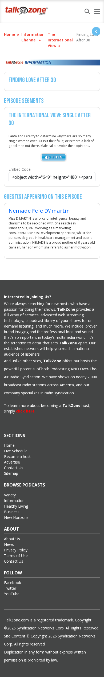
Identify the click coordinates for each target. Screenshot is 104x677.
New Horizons (16, 517)
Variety (10, 494)
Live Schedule (15, 450)
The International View (60, 40)
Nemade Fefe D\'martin (39, 210)
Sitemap (11, 473)
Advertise (12, 462)
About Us (12, 538)
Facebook (12, 582)
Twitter (10, 588)
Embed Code (20, 169)
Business (11, 511)
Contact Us (13, 467)
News (9, 544)
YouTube (11, 593)
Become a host (17, 456)
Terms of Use (16, 555)
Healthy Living (16, 506)
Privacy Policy (15, 550)
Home (9, 34)
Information (14, 500)
